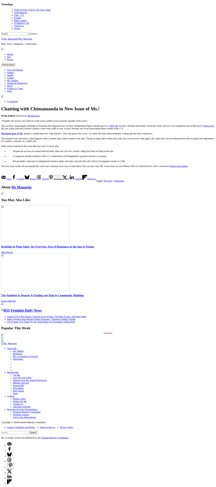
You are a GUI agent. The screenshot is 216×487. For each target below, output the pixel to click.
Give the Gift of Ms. (22, 377)
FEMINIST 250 (21, 23)
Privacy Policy (66, 427)
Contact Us (18, 404)
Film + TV (19, 15)
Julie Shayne (7, 252)
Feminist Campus (21, 414)
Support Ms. (18, 385)
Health (10, 75)
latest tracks (208, 126)
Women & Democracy (17, 83)
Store (9, 91)
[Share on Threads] (9, 461)
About (12, 348)
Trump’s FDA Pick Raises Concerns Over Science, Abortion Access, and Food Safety (47, 316)
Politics (10, 72)
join (9, 57)
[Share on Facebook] (9, 450)
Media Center (19, 399)
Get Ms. (16, 375)
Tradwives (19, 26)
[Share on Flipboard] (9, 483)
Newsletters (18, 388)
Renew (10, 59)
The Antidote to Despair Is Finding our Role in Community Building (42, 295)
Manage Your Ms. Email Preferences (30, 380)
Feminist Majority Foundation (27, 412)
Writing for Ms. (20, 401)
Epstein (17, 18)
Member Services (21, 383)
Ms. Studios (12, 80)
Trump (17, 28)
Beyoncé (108, 181)
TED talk (113, 126)
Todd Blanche (20, 12)
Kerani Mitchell (8, 301)
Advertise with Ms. (22, 406)
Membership (13, 372)
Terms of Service (47, 427)
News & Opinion (15, 70)
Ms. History (18, 351)
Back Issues (18, 391)
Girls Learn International (24, 417)
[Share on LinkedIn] (9, 478)
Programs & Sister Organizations (22, 409)
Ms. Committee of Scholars (25, 356)
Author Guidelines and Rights (21, 427)
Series (10, 86)
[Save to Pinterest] (10, 466)
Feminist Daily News (26, 310)
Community (12, 101)
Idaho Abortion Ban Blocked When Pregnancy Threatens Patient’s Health (41, 319)
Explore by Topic (15, 88)
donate (10, 54)
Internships (18, 359)
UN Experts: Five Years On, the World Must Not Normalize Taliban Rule (41, 322)
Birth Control (20, 20)
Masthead (17, 354)
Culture (10, 78)
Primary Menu (8, 65)
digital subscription (178, 166)
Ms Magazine (33, 116)
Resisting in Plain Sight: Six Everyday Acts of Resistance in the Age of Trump (47, 246)
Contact (10, 396)
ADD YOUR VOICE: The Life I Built (32, 10)
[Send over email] (9, 445)
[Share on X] (9, 472)
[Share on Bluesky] (9, 456)
